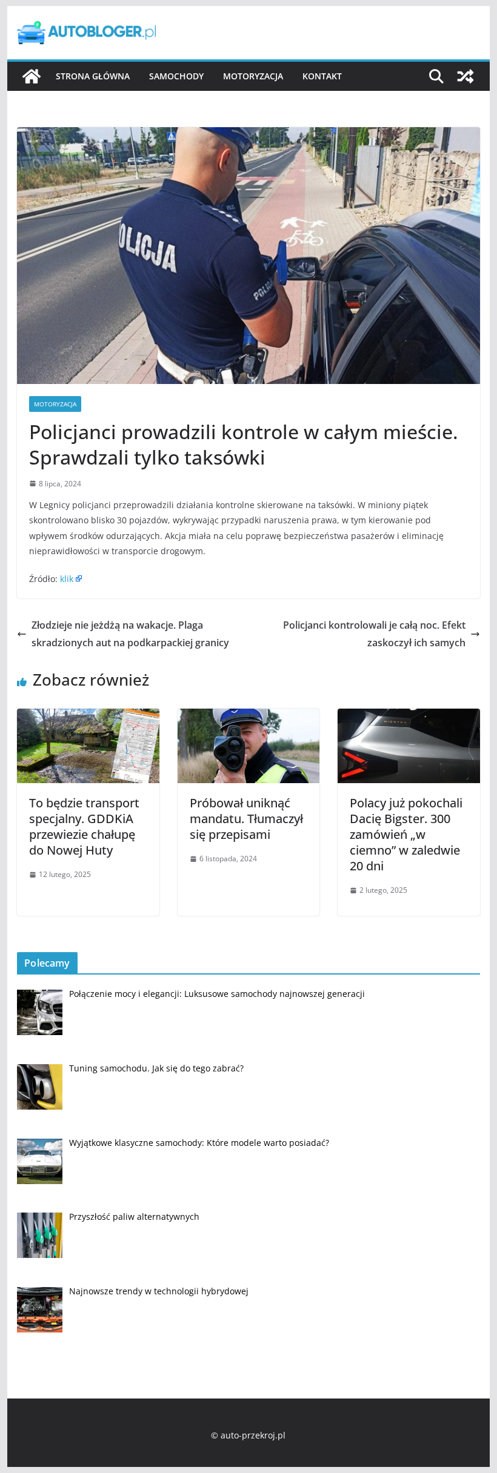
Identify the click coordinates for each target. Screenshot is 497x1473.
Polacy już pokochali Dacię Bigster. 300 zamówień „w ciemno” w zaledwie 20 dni (406, 834)
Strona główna (93, 76)
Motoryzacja (253, 76)
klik (66, 578)
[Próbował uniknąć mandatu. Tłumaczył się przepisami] (248, 717)
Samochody (176, 76)
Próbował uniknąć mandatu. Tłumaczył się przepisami (246, 818)
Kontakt (322, 76)
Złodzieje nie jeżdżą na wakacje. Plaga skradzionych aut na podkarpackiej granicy (130, 633)
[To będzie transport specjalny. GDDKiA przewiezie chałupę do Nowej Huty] (88, 717)
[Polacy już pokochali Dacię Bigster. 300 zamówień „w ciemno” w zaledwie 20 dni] (408, 717)
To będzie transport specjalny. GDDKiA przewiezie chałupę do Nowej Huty (84, 826)
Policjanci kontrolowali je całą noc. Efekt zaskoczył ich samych (374, 633)
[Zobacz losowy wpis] (465, 76)
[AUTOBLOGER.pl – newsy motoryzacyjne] (31, 76)
